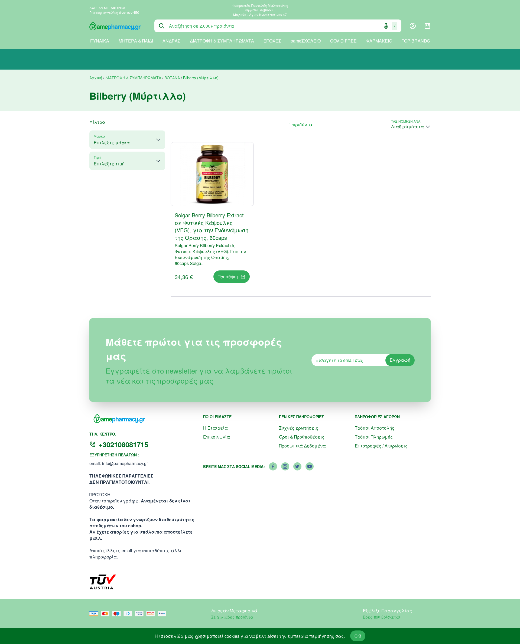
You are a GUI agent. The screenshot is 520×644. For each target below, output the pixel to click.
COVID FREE (343, 41)
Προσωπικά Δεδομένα (302, 446)
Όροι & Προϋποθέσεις (301, 437)
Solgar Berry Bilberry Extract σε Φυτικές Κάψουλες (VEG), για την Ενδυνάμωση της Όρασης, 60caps (211, 226)
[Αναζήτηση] (161, 26)
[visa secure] (140, 613)
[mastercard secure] (152, 613)
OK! (358, 636)
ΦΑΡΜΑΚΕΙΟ (379, 41)
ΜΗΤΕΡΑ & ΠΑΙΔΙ (136, 41)
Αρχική (95, 77)
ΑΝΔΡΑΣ (171, 41)
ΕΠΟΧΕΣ (272, 41)
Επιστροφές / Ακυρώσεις (381, 446)
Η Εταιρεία (215, 428)
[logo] (117, 26)
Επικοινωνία (216, 437)
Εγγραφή (400, 360)
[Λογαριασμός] (413, 26)
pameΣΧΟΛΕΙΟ (306, 41)
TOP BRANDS (416, 41)
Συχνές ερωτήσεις (298, 428)
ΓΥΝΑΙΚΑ (99, 41)
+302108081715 (123, 444)
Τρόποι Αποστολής (374, 428)
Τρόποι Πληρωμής (374, 437)
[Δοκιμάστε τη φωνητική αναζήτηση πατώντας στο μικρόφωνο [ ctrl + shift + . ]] (386, 26)
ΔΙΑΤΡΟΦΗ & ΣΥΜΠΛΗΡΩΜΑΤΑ (222, 41)
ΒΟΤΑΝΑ (172, 77)
